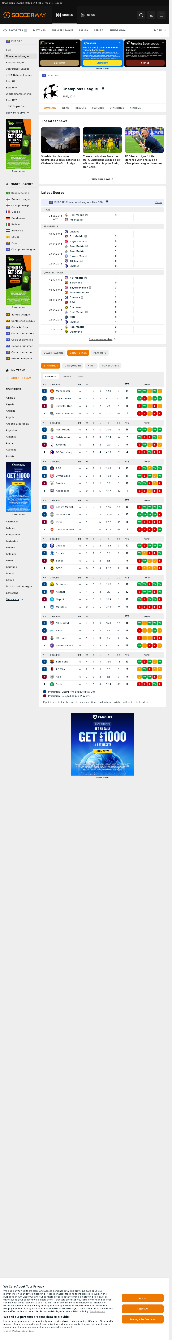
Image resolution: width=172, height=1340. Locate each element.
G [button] (108, 384)
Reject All (142, 1308)
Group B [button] (55, 423)
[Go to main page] (27, 15)
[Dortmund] (52, 584)
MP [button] (80, 384)
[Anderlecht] (52, 491)
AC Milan (61, 669)
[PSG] (52, 468)
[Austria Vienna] (52, 645)
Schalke (60, 553)
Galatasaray (63, 437)
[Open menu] (161, 15)
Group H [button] (55, 655)
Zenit (59, 630)
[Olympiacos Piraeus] (52, 476)
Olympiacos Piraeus (65, 475)
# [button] (43, 384)
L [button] (100, 384)
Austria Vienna (64, 645)
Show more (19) (15, 112)
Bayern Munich (65, 507)
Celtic (59, 684)
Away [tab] (81, 376)
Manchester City (65, 514)
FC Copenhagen (65, 452)
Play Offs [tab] (99, 352)
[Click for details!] (102, 217)
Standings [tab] (51, 365)
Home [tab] (67, 376)
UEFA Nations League (19, 75)
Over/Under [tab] (73, 365)
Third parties (97, 1311)
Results (80, 107)
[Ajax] (52, 677)
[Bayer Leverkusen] (52, 398)
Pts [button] (127, 384)
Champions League (18, 56)
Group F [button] (55, 577)
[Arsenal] (52, 592)
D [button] (93, 384)
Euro (9, 50)
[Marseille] (52, 607)
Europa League (15, 62)
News (65, 107)
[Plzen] (52, 522)
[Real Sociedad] (52, 413)
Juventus (61, 444)
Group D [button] (55, 500)
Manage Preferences (142, 1319)
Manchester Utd (65, 391)
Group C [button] (55, 461)
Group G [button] (55, 616)
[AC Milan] (52, 669)
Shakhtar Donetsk (65, 406)
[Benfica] (52, 483)
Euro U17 (11, 100)
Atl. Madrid (62, 623)
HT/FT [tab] (91, 365)
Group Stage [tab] (78, 352)
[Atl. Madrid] (52, 623)
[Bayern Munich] (52, 507)
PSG (58, 468)
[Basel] (52, 561)
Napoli (60, 599)
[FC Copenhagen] (52, 452)
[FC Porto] (52, 638)
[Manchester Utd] (52, 391)
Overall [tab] (51, 376)
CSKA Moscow (65, 529)
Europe (52, 75)
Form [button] (147, 384)
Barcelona (62, 661)
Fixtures (98, 107)
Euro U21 (11, 81)
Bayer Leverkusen (65, 398)
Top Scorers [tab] (110, 365)
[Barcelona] (52, 662)
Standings (117, 107)
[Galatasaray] (52, 437)
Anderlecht (62, 491)
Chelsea (60, 545)
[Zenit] (52, 630)
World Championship (19, 94)
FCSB (59, 568)
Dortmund (62, 584)
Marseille (61, 607)
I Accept (143, 1298)
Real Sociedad (65, 413)
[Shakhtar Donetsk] (52, 406)
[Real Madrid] (52, 430)
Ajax (58, 676)
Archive (135, 107)
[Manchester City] (52, 514)
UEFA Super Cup (16, 106)
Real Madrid (63, 429)
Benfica (60, 483)
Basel (59, 560)
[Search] (141, 15)
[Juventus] (52, 445)
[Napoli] (52, 599)
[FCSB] (52, 568)
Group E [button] (55, 539)
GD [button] (118, 384)
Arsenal (60, 591)
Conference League (17, 68)
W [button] (87, 384)
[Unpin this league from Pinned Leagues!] (103, 89)
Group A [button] (55, 384)
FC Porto (61, 638)
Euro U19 (11, 87)
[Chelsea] (52, 546)
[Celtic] (52, 684)
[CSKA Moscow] (52, 529)
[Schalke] (52, 553)
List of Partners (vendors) (18, 1331)
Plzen (59, 522)
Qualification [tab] (53, 352)
